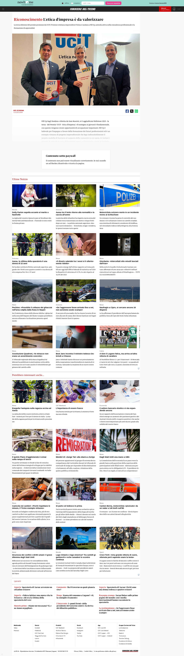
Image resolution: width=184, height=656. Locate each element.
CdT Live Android (103, 631)
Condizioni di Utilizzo (125, 641)
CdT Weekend (60, 628)
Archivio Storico (61, 631)
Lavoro (37, 638)
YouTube (79, 636)
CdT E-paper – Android (105, 636)
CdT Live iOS (102, 628)
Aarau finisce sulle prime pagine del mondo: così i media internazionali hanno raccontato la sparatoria (118, 598)
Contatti (37, 628)
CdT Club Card (39, 633)
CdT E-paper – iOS (104, 633)
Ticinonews (122, 636)
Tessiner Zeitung (124, 638)
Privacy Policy (78, 651)
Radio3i (121, 633)
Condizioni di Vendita (125, 644)
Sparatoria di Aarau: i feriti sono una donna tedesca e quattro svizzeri (117, 588)
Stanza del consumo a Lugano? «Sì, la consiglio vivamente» (75, 596)
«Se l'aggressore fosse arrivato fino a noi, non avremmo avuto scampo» (117, 610)
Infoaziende (59, 638)
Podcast (16, 631)
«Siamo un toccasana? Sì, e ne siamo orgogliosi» (32, 607)
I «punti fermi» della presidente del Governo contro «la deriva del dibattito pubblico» (75, 605)
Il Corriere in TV (60, 636)
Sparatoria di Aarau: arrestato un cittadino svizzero (33, 588)
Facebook (80, 628)
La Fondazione (123, 628)
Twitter (79, 633)
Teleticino (122, 631)
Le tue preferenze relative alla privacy (105, 651)
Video (15, 628)
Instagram (80, 631)
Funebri (37, 641)
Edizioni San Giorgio (62, 633)
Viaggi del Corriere (40, 636)
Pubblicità (38, 631)
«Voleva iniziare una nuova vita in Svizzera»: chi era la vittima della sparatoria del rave (33, 597)
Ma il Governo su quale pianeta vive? (76, 588)
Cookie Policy (88, 651)
